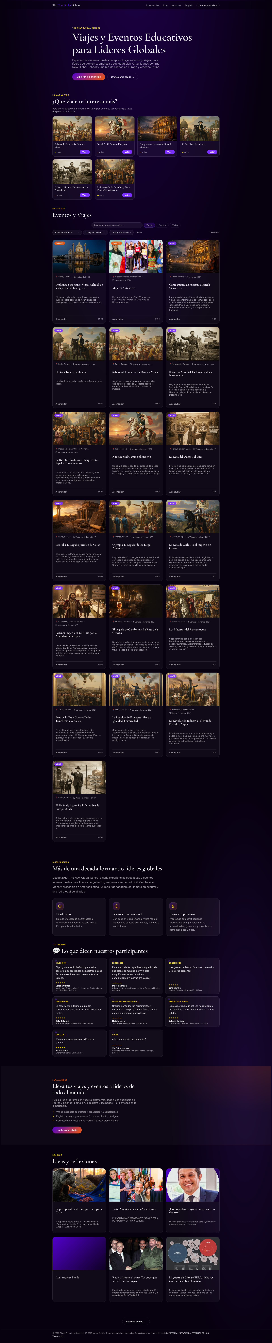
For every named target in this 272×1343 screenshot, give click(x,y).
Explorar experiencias (88, 76)
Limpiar (139, 232)
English (188, 5)
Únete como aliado (208, 5)
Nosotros (176, 5)
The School (66, 5)
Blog (165, 5)
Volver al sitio (58, 1336)
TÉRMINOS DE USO (200, 1333)
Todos (149, 225)
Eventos (162, 225)
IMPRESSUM (171, 1333)
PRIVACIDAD (184, 1333)
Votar (84, 152)
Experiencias (152, 5)
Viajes (175, 225)
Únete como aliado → (122, 76)
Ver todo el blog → (136, 1321)
